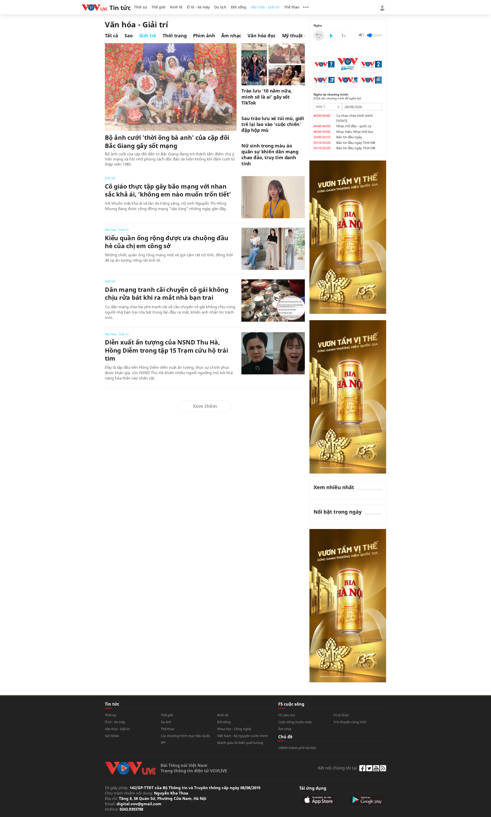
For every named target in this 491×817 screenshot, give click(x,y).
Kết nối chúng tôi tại (337, 768)
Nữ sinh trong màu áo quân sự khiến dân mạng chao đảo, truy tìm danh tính (269, 155)
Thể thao (291, 7)
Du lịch (220, 7)
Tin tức (112, 704)
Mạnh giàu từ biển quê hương (240, 742)
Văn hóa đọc (261, 35)
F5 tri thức (341, 715)
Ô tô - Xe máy (198, 7)
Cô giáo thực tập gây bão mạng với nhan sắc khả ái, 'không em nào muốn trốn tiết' (168, 190)
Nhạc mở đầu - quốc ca (353, 126)
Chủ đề (285, 737)
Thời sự (140, 7)
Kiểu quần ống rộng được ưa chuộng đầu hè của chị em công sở (166, 242)
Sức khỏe (112, 735)
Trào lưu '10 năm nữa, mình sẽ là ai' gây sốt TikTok (266, 97)
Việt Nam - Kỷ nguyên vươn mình (242, 735)
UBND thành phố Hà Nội (297, 747)
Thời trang (174, 35)
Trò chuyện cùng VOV (349, 722)
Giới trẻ (148, 35)
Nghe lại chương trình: (337, 96)
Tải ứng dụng (312, 788)
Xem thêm (205, 406)
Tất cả (111, 35)
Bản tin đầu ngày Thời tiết (355, 142)
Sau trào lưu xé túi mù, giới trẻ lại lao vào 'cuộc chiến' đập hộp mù (272, 124)
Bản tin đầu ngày (349, 137)
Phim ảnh (204, 35)
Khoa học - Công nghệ (234, 729)
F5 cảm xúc (286, 715)
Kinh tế (176, 7)
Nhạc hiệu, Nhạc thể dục (354, 131)
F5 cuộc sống (291, 704)
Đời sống (238, 7)
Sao (129, 35)
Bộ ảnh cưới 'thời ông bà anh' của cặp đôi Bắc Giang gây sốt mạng (167, 141)
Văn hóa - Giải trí (265, 7)
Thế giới (158, 7)
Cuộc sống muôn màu (295, 722)
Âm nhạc (231, 35)
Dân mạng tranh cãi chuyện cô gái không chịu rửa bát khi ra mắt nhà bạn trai (166, 293)
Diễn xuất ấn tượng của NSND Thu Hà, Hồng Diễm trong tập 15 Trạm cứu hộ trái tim (166, 350)
